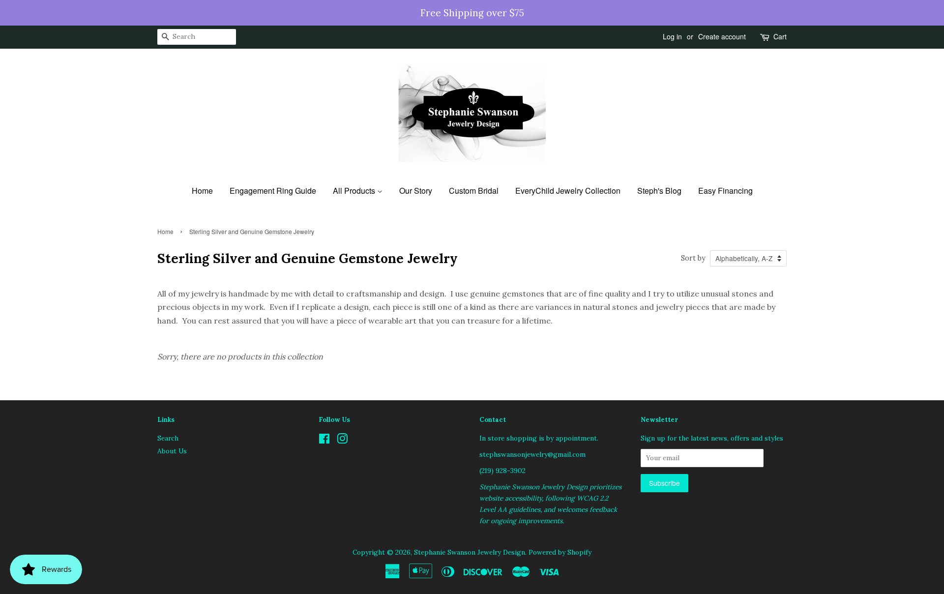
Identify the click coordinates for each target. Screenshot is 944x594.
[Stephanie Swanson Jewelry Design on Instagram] (342, 440)
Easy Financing (725, 190)
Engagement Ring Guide (273, 190)
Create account (722, 36)
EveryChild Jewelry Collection (567, 190)
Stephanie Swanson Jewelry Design (469, 552)
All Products (355, 190)
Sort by (693, 258)
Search (167, 438)
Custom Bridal (474, 190)
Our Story (415, 190)
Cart (780, 36)
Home (202, 190)
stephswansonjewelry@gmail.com (532, 454)
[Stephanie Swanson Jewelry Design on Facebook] (324, 440)
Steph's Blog (659, 190)
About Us (172, 450)
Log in (672, 36)
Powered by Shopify (560, 552)
